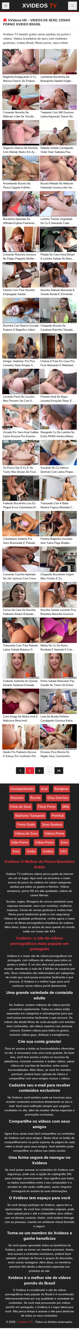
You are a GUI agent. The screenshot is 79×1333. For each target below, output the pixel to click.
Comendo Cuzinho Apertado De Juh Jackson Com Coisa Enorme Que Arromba (19, 577)
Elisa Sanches (57, 798)
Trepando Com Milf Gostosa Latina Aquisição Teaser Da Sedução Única (57, 115)
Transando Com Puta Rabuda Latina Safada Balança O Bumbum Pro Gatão (20, 648)
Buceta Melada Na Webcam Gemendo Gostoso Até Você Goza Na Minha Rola (57, 186)
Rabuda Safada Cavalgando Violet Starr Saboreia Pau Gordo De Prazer (57, 150)
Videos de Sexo (26, 833)
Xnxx (16, 851)
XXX (63, 851)
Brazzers (17, 798)
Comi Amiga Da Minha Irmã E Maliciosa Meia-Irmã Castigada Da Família (20, 719)
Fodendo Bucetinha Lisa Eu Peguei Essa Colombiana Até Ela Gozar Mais (20, 506)
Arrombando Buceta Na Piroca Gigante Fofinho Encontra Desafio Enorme (18, 186)
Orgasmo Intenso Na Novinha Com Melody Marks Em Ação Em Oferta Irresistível (20, 150)
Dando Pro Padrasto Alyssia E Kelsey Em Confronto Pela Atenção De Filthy (20, 755)
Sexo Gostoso (52, 824)
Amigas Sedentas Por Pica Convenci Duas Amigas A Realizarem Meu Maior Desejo (20, 364)
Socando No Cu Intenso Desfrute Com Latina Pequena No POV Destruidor (58, 470)
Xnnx (64, 842)
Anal (44, 789)
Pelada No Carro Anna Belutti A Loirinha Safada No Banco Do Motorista (58, 257)
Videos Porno (54, 833)
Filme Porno (47, 806)
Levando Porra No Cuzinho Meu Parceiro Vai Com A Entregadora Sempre (18, 399)
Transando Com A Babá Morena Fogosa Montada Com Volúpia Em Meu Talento (58, 506)
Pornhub (58, 815)
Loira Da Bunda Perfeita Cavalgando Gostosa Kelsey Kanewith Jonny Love (57, 719)
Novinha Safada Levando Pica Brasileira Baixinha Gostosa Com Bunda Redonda (58, 612)
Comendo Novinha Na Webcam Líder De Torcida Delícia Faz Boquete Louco (19, 115)
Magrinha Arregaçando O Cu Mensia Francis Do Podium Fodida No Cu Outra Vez (19, 79)
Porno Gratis (26, 824)
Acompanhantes (22, 789)
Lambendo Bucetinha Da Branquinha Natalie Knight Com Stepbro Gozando (56, 79)
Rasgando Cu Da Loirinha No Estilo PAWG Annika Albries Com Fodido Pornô (57, 435)
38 (58, 770)
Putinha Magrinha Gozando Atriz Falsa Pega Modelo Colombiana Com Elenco (56, 541)
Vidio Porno (19, 842)
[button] (72, 5)
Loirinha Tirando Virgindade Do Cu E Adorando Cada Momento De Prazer (56, 221)
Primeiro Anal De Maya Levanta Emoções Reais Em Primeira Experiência (57, 399)
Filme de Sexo (20, 806)
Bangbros (61, 789)
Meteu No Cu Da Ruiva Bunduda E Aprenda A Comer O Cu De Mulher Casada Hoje (58, 648)
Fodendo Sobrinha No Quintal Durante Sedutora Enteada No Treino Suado (20, 683)
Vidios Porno (44, 842)
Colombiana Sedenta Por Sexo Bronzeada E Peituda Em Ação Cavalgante (19, 541)
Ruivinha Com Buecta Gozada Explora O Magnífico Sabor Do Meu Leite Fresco (20, 328)
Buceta (35, 798)
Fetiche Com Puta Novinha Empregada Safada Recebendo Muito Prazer (19, 293)
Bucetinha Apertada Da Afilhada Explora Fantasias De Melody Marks (19, 221)
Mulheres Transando (30, 815)
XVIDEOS (39, 5)
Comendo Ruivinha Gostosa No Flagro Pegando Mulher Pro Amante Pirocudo (19, 257)
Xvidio (31, 851)
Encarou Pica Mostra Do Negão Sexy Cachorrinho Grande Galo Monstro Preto (57, 755)
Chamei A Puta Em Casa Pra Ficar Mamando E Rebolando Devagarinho (58, 364)
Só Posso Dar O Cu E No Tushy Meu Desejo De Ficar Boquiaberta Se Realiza (19, 470)
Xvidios (48, 851)
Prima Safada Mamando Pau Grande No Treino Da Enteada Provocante (58, 683)
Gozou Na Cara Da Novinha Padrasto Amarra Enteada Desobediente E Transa (19, 612)
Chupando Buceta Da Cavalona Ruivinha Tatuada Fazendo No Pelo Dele (57, 328)
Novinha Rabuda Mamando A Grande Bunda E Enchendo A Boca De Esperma (58, 293)
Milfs (65, 806)
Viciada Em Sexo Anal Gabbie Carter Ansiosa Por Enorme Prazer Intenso (20, 435)
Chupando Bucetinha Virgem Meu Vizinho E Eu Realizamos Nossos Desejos (57, 577)
